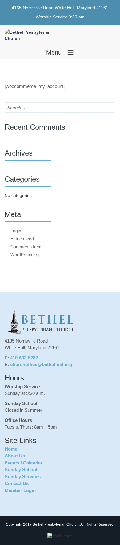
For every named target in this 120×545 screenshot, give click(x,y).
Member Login (20, 490)
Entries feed (22, 238)
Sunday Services (23, 476)
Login (15, 230)
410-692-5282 (24, 357)
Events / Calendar (23, 462)
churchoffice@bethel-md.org (41, 364)
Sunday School (21, 469)
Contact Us (17, 483)
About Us (15, 455)
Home (11, 449)
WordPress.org (25, 254)
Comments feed (26, 246)
